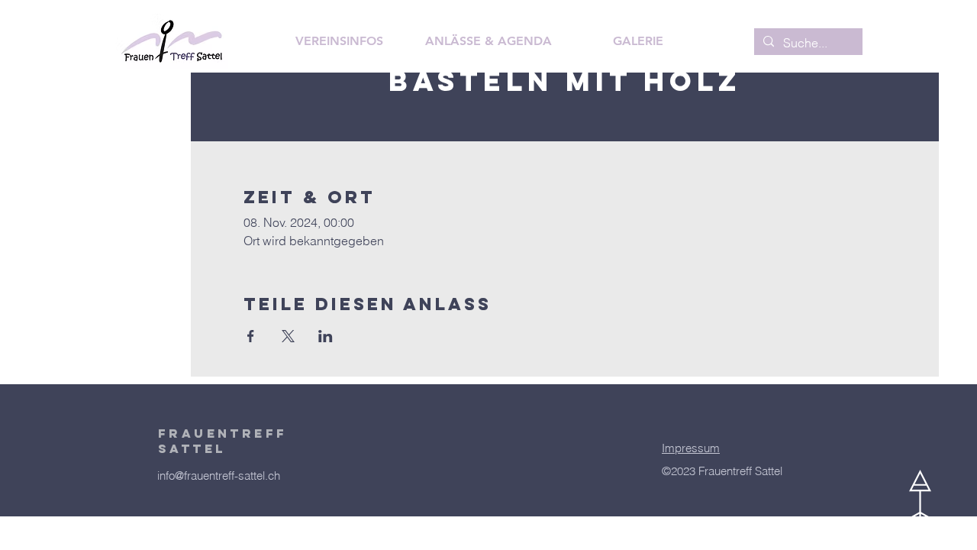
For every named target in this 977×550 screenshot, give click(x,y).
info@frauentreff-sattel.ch (218, 475)
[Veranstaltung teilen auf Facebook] (250, 336)
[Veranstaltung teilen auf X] (288, 336)
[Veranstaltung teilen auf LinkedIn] (325, 336)
